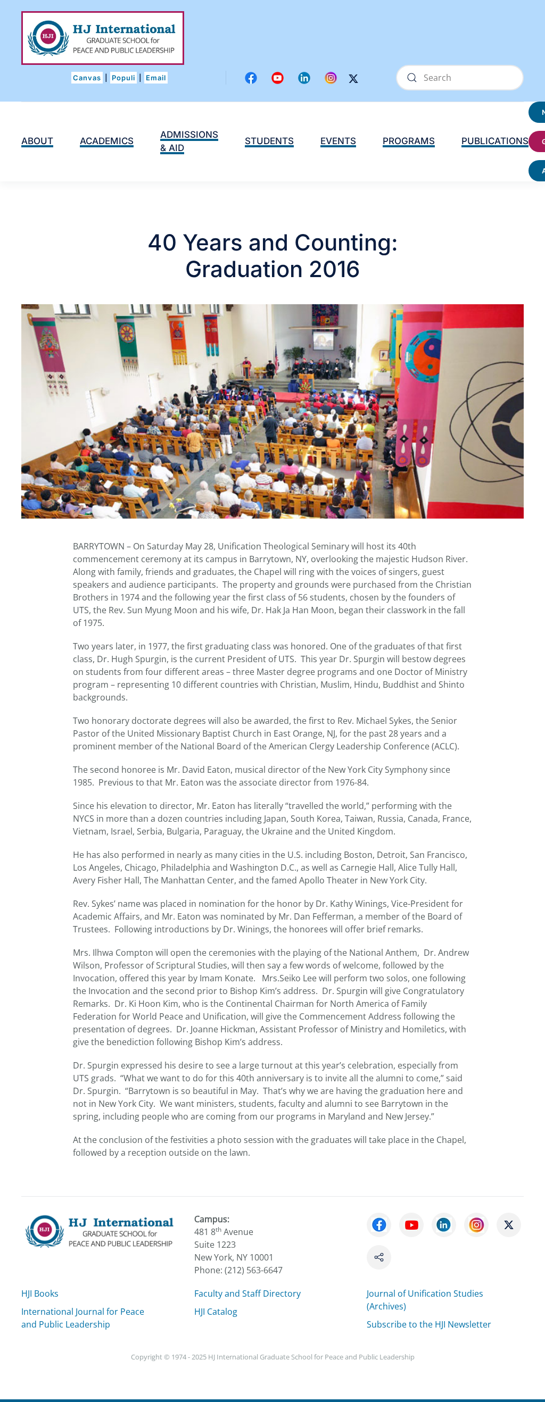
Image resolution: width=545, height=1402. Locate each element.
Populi (123, 77)
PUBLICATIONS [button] (495, 141)
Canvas (87, 77)
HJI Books (40, 1293)
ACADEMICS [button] (107, 141)
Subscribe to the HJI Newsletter (429, 1324)
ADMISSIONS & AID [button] (189, 141)
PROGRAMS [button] (409, 141)
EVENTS (338, 141)
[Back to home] (102, 38)
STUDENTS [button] (269, 141)
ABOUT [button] (37, 141)
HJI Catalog (215, 1311)
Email (156, 77)
